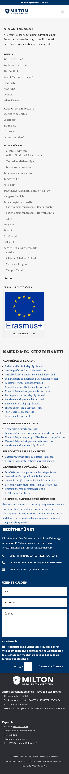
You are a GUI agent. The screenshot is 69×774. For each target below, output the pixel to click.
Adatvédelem (11, 100)
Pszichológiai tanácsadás (18, 202)
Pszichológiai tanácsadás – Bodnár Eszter (30, 207)
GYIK (9, 218)
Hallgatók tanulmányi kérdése (19, 731)
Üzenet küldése (51, 666)
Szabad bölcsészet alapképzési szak (23, 407)
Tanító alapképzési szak (17, 416)
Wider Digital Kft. (39, 766)
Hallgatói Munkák (14, 196)
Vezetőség (9, 119)
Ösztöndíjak (11, 236)
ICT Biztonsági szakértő (17, 492)
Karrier (10, 252)
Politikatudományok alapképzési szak (24, 399)
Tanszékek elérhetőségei (20, 161)
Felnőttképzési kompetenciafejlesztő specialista (30, 472)
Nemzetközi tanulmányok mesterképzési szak (29, 441)
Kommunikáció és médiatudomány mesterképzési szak (33, 433)
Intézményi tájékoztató (17, 167)
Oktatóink (9, 131)
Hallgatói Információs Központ (24, 155)
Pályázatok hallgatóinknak (21, 258)
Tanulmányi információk (18, 173)
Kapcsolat (9, 88)
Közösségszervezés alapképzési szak (24, 382)
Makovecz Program (17, 264)
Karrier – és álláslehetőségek (20, 248)
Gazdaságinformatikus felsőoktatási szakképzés (29, 456)
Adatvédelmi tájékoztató (16, 761)
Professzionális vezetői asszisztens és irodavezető (31, 484)
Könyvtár (9, 224)
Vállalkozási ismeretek (40, 517)
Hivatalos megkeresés (15, 739)
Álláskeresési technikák (15, 504)
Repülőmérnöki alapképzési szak (22, 403)
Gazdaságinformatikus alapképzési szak (25, 370)
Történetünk (11, 71)
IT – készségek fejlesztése (41, 504)
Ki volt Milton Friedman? (18, 77)
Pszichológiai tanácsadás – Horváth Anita (30, 212)
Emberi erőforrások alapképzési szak (24, 366)
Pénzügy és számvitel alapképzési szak (25, 395)
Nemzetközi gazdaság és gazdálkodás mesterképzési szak (35, 437)
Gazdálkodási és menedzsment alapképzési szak (30, 374)
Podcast (8, 94)
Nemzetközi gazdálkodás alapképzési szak (27, 387)
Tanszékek (10, 125)
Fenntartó (10, 83)
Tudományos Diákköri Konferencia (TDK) (27, 190)
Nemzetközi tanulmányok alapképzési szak (27, 391)
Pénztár (8, 230)
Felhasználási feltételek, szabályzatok (45, 761)
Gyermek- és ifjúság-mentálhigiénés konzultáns (30, 480)
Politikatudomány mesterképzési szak (25, 445)
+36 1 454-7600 (20, 726)
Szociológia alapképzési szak (20, 411)
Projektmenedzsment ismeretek (38, 513)
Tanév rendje (11, 179)
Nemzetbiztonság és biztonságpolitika (25, 488)
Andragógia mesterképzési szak (21, 428)
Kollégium (9, 184)
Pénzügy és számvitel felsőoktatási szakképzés (29, 460)
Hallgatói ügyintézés (15, 151)
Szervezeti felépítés (15, 114)
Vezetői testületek (14, 137)
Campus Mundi (14, 270)
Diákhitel (9, 242)
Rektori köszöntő (13, 59)
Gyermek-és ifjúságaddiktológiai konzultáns (28, 476)
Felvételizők (10, 735)
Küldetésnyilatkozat (15, 65)
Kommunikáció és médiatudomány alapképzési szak (31, 378)
